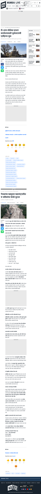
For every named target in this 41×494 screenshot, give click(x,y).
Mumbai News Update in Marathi (11, 172)
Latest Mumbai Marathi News (10, 178)
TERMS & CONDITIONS (16, 482)
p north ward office (8, 160)
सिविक (3, 27)
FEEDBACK (28, 482)
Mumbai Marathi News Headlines (11, 180)
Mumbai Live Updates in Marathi (18, 160)
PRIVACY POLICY (23, 482)
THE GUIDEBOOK (8, 482)
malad (17, 158)
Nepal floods (23, 473)
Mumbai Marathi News (20, 166)
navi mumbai (17, 473)
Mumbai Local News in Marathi (10, 166)
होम (1, 27)
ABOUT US (3, 482)
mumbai (7, 158)
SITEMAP (38, 482)
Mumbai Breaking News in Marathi (11, 174)
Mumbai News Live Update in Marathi (11, 176)
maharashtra (12, 158)
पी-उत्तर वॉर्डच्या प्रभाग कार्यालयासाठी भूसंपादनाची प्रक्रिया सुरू (12, 27)
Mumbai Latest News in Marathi (10, 162)
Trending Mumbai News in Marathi (11, 186)
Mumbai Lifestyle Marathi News (10, 168)
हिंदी (13, 140)
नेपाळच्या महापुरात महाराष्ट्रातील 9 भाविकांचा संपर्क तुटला (11, 191)
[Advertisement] (20, 19)
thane (13, 473)
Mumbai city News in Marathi (21, 178)
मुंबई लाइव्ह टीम (4, 41)
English (14, 456)
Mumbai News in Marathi (21, 164)
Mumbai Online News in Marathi (10, 184)
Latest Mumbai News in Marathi (10, 164)
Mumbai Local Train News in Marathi (11, 182)
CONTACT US (33, 482)
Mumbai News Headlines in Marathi (11, 170)
